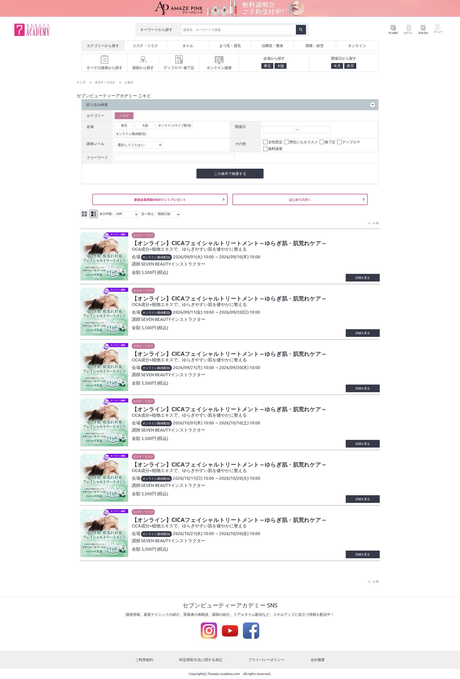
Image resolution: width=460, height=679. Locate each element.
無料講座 (275, 149)
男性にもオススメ (303, 142)
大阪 (145, 125)
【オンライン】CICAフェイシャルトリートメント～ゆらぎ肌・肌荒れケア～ (229, 243)
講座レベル (95, 144)
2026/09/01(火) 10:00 (193, 256)
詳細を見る (363, 277)
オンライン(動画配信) (131, 133)
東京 (124, 125)
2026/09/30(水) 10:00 (239, 367)
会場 (90, 127)
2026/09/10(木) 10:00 (239, 256)
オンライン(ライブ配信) (174, 125)
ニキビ (124, 115)
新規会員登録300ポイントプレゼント (160, 199)
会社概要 (317, 660)
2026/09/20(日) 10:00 (239, 312)
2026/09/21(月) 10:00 (193, 367)
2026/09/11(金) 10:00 (193, 312)
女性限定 (275, 142)
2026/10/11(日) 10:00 (193, 478)
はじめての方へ (300, 199)
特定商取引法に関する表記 (200, 660)
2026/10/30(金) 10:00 (239, 533)
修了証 (330, 142)
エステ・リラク (143, 235)
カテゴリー (95, 116)
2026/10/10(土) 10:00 (239, 422)
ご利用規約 (144, 660)
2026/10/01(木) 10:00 (193, 422)
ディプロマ (351, 142)
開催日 (240, 127)
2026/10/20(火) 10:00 (239, 478)
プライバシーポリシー (266, 660)
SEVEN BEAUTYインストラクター (173, 264)
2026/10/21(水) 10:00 (193, 533)
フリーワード (97, 157)
